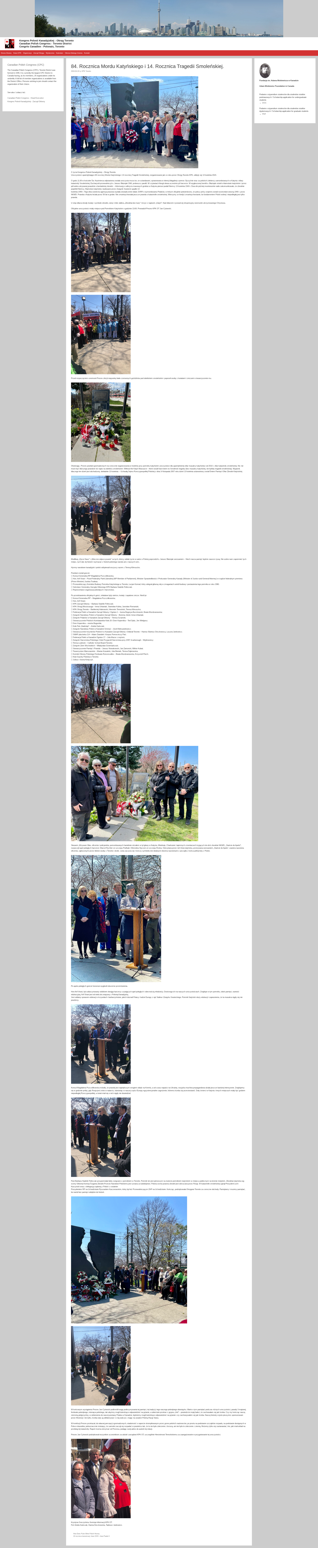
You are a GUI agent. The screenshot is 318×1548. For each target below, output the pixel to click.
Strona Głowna (6, 53)
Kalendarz (59, 53)
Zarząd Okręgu (38, 53)
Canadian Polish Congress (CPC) (25, 64)
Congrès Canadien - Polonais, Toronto (41, 46)
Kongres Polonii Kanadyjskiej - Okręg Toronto (46, 40)
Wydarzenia (50, 53)
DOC (264, 103)
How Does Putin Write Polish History (86, 1534)
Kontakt (87, 53)
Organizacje (27, 53)
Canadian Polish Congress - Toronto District (45, 43)
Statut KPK (17, 53)
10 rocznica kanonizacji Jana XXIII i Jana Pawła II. (91, 1536)
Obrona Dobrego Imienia (73, 53)
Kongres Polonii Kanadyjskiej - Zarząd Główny (26, 101)
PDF (264, 114)
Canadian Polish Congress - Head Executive (25, 98)
